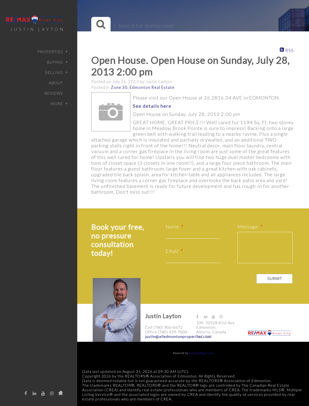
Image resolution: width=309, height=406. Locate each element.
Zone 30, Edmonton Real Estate (143, 87)
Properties (50, 51)
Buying (55, 62)
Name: (173, 226)
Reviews (53, 93)
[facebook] (25, 393)
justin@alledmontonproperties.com (178, 336)
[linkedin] (34, 393)
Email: (173, 251)
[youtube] (43, 393)
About (56, 82)
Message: (249, 226)
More (56, 103)
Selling (54, 72)
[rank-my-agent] (60, 393)
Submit (274, 279)
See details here (152, 106)
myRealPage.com (201, 353)
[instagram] (52, 393)
